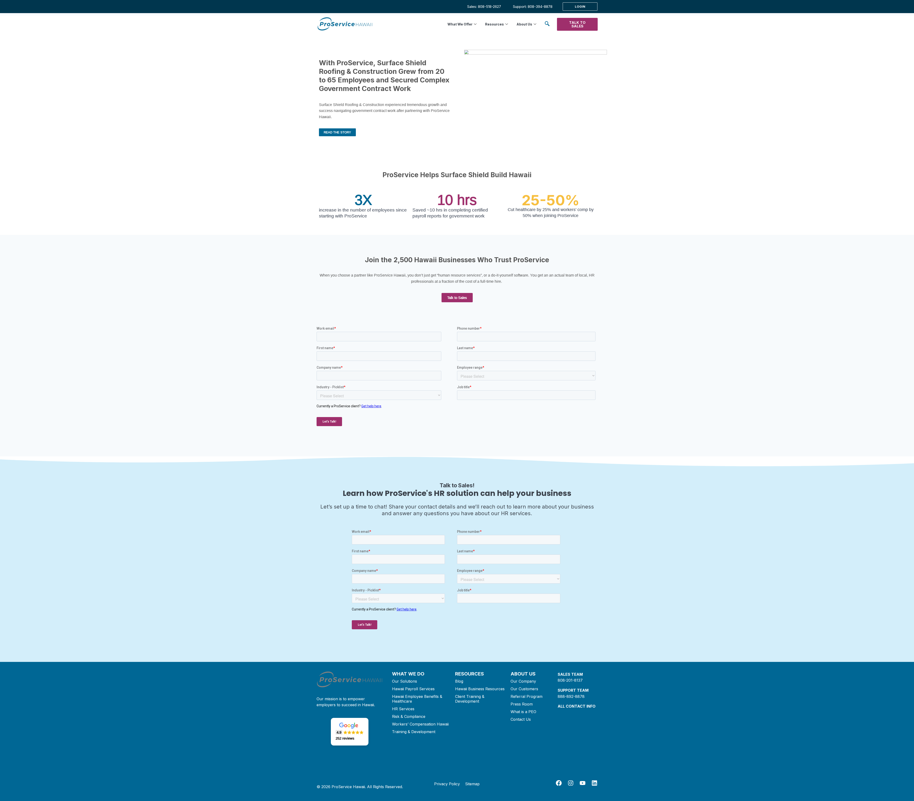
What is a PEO (523, 711)
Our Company (523, 681)
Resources (494, 24)
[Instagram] (571, 783)
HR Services (403, 708)
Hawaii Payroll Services (413, 688)
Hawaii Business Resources (480, 688)
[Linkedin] (594, 783)
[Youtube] (583, 783)
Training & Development (413, 731)
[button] (547, 24)
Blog (459, 681)
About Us (524, 24)
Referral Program (526, 696)
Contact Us (521, 719)
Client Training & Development (469, 699)
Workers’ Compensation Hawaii (420, 724)
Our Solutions (404, 681)
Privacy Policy (447, 783)
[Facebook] (559, 783)
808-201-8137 (570, 680)
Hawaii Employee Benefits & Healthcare (417, 699)
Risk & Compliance (408, 716)
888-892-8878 (571, 696)
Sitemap (472, 783)
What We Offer (459, 24)
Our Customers (524, 688)
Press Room (522, 704)
